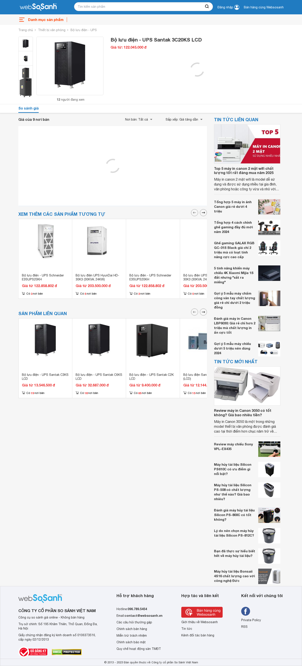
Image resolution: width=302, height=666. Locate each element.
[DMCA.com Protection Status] (67, 652)
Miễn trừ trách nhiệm (132, 635)
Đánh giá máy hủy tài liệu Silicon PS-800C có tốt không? (234, 514)
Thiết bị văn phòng (51, 30)
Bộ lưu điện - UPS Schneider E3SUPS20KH (43, 277)
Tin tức (186, 628)
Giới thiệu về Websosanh (199, 622)
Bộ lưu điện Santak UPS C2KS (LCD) (205, 376)
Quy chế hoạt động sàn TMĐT (139, 649)
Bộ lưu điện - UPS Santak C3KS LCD (45, 376)
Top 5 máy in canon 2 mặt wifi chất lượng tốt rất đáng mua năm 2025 (243, 170)
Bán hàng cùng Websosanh (264, 7)
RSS (244, 626)
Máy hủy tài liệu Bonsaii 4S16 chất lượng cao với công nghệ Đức (234, 576)
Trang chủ (25, 30)
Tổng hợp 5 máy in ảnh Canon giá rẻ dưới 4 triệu (233, 206)
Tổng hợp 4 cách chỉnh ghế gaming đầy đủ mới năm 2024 (233, 227)
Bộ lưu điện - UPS (84, 30)
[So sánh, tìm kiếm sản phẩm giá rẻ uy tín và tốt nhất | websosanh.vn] (38, 7)
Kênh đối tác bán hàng (197, 635)
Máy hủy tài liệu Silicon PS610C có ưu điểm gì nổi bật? (232, 469)
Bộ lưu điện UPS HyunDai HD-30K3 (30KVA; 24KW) (97, 277)
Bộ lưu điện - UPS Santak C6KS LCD (99, 376)
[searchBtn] (207, 6)
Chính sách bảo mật (131, 642)
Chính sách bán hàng (132, 629)
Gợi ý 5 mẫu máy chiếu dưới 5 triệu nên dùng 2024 (232, 348)
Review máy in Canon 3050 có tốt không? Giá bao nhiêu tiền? (242, 412)
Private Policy (251, 620)
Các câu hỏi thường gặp (134, 622)
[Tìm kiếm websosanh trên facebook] (245, 611)
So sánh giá (28, 108)
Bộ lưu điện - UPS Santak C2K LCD (151, 376)
